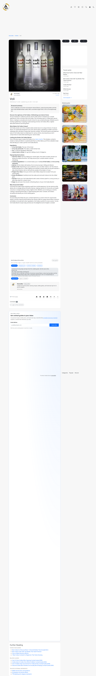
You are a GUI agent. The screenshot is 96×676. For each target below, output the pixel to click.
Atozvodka (17, 93)
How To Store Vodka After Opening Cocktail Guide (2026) (27, 660)
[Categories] (78, 7)
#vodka (57, 95)
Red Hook (66, 93)
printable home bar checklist (50, 318)
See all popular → (67, 97)
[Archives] (82, 7)
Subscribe (54, 325)
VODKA (16, 35)
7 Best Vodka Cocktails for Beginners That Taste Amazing (27, 655)
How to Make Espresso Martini (20, 653)
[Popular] (75, 7)
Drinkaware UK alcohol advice (20, 672)
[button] (40, 297)
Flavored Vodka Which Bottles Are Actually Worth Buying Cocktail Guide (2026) (33, 665)
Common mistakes (31, 265)
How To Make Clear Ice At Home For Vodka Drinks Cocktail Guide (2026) (31, 663)
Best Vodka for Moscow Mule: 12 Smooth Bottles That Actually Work (30, 650)
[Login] (90, 7)
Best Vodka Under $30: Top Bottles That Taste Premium (26, 651)
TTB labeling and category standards (22, 674)
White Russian (67, 89)
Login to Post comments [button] (17, 304)
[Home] (71, 7)
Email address (14, 322)
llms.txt (77, 373)
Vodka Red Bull (67, 84)
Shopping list (22, 265)
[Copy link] (58, 297)
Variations (39, 265)
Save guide (55, 260)
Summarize (14, 265)
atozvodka (11, 35)
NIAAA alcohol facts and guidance (21, 670)
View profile (27, 284)
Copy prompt (15, 278)
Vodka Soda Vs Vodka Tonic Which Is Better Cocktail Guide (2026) (29, 662)
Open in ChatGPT (24, 278)
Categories (65, 373)
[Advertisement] (48, 23)
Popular (71, 373)
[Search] (86, 7)
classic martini (39, 139)
